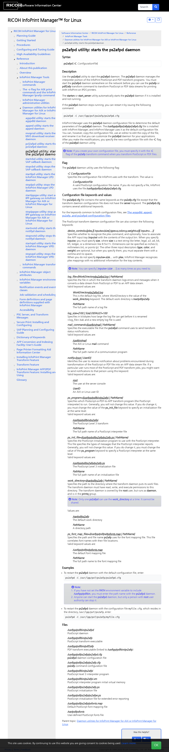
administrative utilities (36, 101)
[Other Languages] (151, 19)
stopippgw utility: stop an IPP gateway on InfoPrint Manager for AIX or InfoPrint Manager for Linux (41, 218)
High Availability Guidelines (33, 54)
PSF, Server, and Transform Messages (32, 316)
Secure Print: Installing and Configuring (33, 324)
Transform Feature (28, 365)
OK (156, 745)
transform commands (40, 266)
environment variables (39, 281)
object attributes (35, 274)
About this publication (33, 68)
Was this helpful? (141, 732)
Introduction (27, 63)
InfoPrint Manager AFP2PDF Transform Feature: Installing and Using (37, 372)
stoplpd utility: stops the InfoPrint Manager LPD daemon (40, 188)
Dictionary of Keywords (31, 337)
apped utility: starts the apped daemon (40, 127)
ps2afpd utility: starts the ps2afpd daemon (42, 153)
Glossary (22, 380)
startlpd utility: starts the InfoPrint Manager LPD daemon (40, 177)
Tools (34, 77)
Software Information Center (41, 5)
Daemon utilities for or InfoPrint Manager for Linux (40, 110)
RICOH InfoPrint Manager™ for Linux (44, 20)
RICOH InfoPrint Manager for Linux (35, 31)
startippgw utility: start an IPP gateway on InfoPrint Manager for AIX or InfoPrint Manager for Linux (41, 201)
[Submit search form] (155, 7)
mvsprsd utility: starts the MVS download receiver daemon (41, 136)
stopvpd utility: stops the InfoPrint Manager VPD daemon (40, 257)
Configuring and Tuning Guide (35, 49)
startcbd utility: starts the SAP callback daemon (41, 160)
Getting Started (26, 40)
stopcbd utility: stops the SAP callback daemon (40, 168)
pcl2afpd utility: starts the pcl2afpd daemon (41, 145)
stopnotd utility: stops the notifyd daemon (41, 237)
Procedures (23, 45)
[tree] (32, 206)
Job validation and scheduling (38, 295)
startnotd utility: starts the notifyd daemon (41, 230)
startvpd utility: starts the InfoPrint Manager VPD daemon (41, 246)
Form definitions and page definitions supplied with (36, 302)
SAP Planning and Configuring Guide (35, 331)
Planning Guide (26, 36)
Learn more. (129, 743)
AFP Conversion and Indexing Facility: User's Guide (35, 343)
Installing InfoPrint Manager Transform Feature (34, 359)
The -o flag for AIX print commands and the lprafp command (40, 92)
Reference (23, 59)
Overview (25, 73)
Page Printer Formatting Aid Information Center (34, 351)
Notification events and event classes (38, 289)
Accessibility (27, 310)
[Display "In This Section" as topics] (158, 20)
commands (34, 83)
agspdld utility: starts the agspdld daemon (40, 120)
